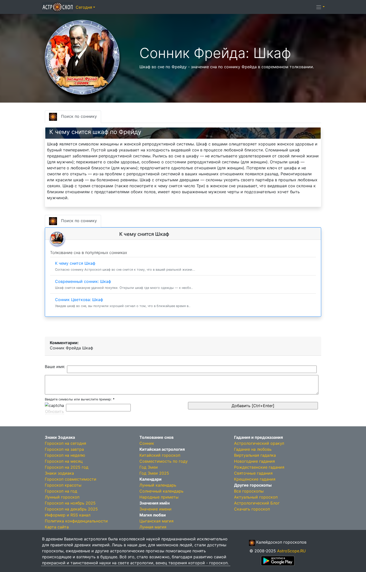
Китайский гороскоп (159, 455)
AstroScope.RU (291, 550)
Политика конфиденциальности (76, 520)
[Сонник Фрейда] (82, 56)
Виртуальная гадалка (255, 455)
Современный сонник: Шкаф (124, 284)
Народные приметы (159, 497)
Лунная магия (152, 526)
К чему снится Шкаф (125, 266)
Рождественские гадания (259, 467)
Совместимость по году (163, 461)
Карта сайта (57, 526)
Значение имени (155, 509)
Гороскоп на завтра (64, 449)
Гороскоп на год (61, 491)
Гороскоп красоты (63, 485)
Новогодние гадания (254, 461)
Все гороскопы (249, 491)
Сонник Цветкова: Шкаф (122, 302)
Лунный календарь (157, 485)
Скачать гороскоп (252, 509)
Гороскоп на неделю (65, 455)
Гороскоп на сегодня (65, 443)
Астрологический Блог (257, 503)
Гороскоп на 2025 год (66, 467)
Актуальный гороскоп (256, 497)
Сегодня (84, 7)
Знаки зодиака (59, 473)
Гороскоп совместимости (70, 479)
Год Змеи (148, 467)
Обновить (54, 411)
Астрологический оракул (259, 443)
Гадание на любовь (253, 449)
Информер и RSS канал (67, 514)
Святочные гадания (253, 473)
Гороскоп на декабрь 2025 (71, 509)
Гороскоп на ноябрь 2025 (70, 503)
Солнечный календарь (161, 491)
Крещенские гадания (254, 479)
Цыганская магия (156, 520)
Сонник (146, 443)
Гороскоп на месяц (64, 461)
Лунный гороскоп (62, 497)
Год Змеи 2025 (154, 473)
